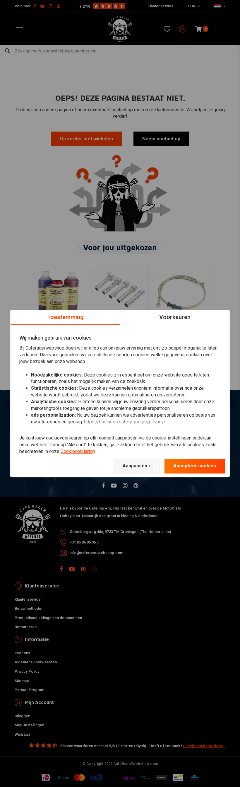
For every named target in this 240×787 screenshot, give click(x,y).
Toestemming (65, 317)
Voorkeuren (175, 317)
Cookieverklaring (78, 451)
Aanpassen (135, 466)
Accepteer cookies (194, 466)
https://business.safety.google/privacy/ (125, 422)
